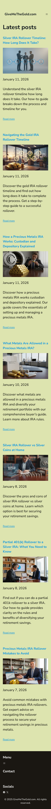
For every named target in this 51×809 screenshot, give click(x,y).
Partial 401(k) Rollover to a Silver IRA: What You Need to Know (25, 547)
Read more (9, 119)
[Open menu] (46, 14)
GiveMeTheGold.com (20, 14)
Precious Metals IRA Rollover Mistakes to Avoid (24, 650)
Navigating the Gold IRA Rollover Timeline (21, 137)
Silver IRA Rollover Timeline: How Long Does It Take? (24, 40)
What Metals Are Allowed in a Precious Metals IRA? (25, 345)
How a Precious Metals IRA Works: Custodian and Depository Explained (23, 241)
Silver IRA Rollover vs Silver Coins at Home (24, 447)
